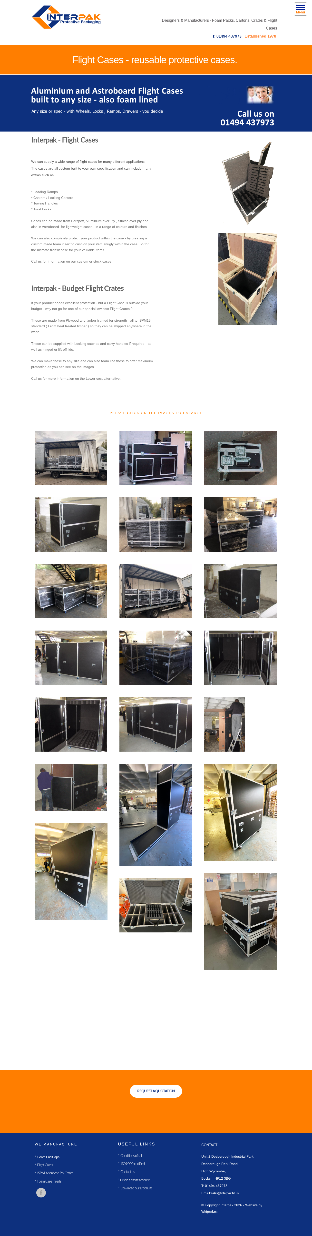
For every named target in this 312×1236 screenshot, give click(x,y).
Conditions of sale (131, 1156)
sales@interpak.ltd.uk (225, 1193)
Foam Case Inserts (49, 1181)
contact (209, 1145)
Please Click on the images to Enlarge (156, 413)
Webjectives (209, 1212)
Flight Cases (44, 1165)
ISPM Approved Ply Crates (55, 1173)
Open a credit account (134, 1180)
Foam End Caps (48, 1157)
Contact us (127, 1172)
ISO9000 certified (132, 1164)
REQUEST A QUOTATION (156, 1091)
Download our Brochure (136, 1188)
